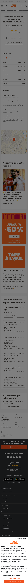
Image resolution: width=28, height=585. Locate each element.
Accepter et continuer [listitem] (14, 582)
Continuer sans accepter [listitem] (19, 538)
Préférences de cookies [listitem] (14, 578)
